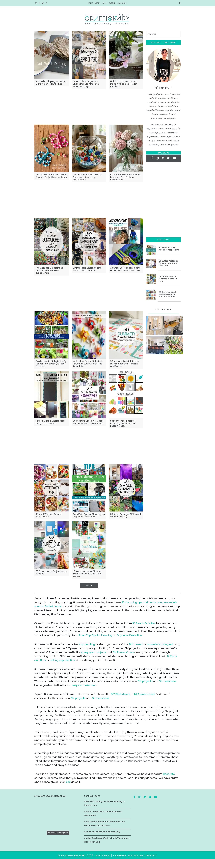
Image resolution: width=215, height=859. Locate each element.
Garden (112, 3)
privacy (151, 855)
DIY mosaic (136, 644)
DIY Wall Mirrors (120, 694)
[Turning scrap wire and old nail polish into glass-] (57, 805)
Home (90, 3)
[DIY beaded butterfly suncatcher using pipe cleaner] (73, 805)
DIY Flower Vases (123, 652)
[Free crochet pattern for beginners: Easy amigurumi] (57, 815)
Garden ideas (167, 681)
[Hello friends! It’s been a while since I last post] (73, 824)
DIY (104, 3)
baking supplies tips (62, 660)
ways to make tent (84, 685)
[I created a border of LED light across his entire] (57, 824)
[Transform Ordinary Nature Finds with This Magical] (41, 805)
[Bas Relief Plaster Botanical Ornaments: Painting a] (73, 815)
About (98, 3)
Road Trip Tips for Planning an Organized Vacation (110, 635)
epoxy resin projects (93, 652)
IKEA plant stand (144, 694)
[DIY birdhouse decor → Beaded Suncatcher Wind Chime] (41, 815)
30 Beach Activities (144, 623)
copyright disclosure (128, 855)
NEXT (88, 585)
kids (68, 782)
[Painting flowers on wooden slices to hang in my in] (41, 824)
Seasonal (121, 3)
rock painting (86, 644)
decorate (169, 774)
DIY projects (145, 681)
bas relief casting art (160, 644)
